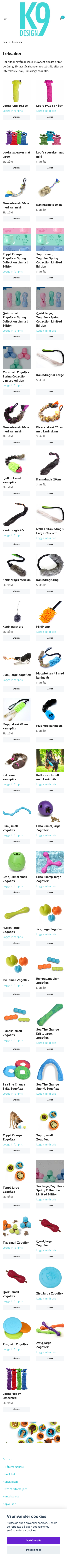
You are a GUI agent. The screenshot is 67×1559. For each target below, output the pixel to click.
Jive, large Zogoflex (49, 929)
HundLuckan (10, 1481)
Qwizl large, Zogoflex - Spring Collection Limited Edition (49, 319)
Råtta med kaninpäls (10, 777)
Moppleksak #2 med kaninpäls (16, 726)
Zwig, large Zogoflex (43, 1345)
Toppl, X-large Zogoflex (12, 1137)
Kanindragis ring (47, 580)
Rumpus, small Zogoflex (12, 1033)
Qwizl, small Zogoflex (11, 1294)
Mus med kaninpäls (49, 726)
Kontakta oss (11, 1496)
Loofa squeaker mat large (16, 154)
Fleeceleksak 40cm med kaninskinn (16, 429)
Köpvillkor (9, 1504)
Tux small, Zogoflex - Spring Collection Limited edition (16, 376)
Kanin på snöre (13, 626)
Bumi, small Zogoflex (10, 828)
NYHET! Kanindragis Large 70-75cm (50, 531)
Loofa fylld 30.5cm (15, 106)
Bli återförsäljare (13, 1467)
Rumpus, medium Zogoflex (47, 980)
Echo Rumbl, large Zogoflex (48, 828)
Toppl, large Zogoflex (11, 1189)
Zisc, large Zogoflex (49, 1293)
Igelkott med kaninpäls (12, 480)
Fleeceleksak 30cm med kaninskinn (16, 205)
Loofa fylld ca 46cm (49, 106)
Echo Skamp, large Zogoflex (48, 879)
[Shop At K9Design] (34, 19)
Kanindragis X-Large (50, 375)
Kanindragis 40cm (15, 530)
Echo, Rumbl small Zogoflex (15, 879)
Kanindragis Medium (17, 580)
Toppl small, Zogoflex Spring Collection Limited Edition (49, 260)
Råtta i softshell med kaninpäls (47, 777)
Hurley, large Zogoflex (11, 930)
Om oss (7, 1459)
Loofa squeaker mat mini (50, 154)
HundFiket (9, 1474)
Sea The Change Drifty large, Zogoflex (47, 1033)
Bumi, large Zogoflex (17, 675)
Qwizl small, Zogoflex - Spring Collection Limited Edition (15, 319)
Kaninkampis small (49, 205)
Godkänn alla (33, 1540)
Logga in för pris (13, 110)
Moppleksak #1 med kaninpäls (50, 675)
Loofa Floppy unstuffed (12, 1396)
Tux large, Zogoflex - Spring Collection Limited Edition (50, 1190)
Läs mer (16, 117)
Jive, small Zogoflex (16, 980)
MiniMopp (43, 626)
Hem (5, 42)
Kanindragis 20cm (48, 479)
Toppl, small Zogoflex (44, 1137)
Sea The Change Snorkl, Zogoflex (47, 1086)
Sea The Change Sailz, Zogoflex (14, 1086)
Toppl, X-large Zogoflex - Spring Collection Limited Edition (15, 260)
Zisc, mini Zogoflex (15, 1344)
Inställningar (33, 1549)
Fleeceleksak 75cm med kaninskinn (49, 429)
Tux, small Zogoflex (16, 1242)
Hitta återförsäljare (15, 1489)
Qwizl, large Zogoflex (44, 1243)
